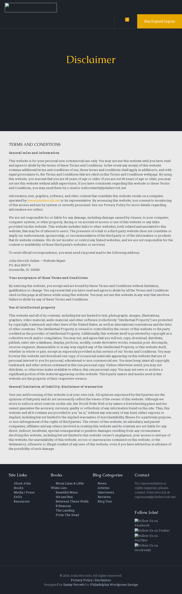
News (102, 483)
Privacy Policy (82, 580)
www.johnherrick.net (43, 200)
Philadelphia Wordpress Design (114, 584)
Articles (103, 488)
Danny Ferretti (73, 584)
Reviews (104, 497)
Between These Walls (72, 501)
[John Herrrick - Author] (31, 7)
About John (22, 483)
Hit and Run (64, 497)
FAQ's (17, 497)
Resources (21, 501)
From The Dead (67, 515)
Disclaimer (103, 580)
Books (18, 488)
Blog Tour (104, 501)
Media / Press (24, 492)
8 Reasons (63, 506)
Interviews (105, 492)
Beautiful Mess (66, 492)
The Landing (64, 510)
